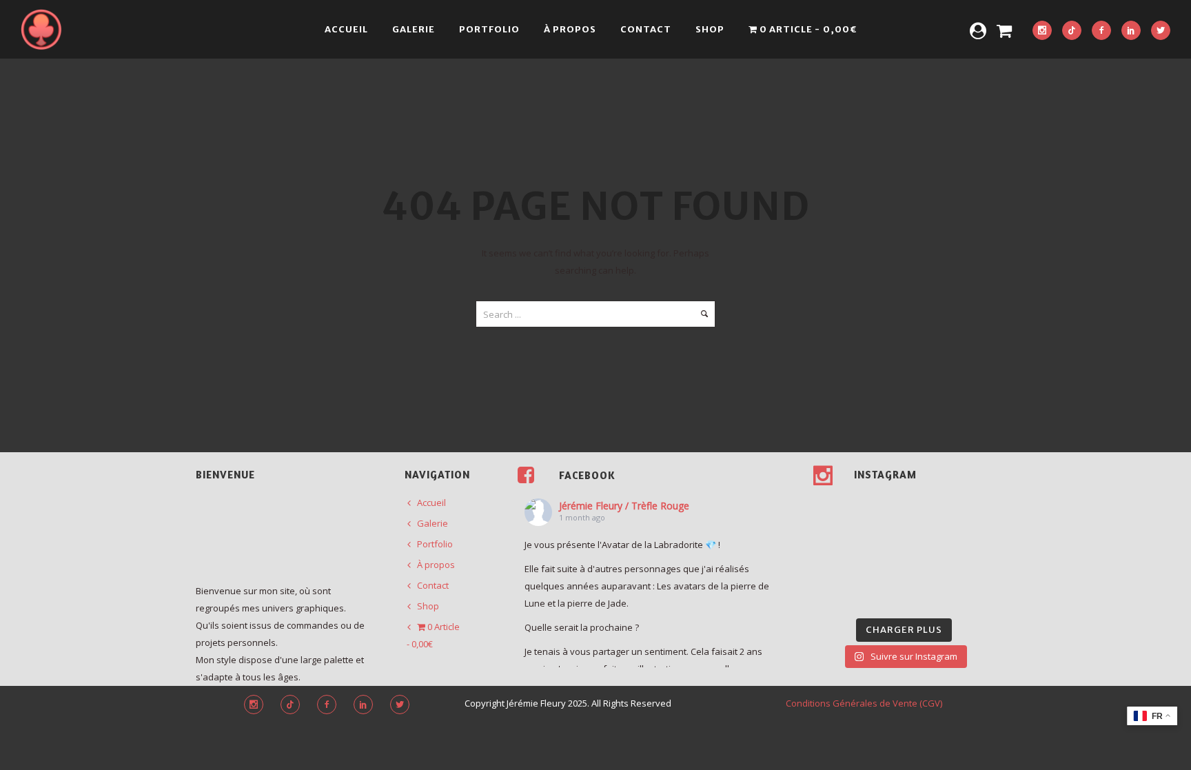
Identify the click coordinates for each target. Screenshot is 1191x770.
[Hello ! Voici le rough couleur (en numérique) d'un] (833, 536)
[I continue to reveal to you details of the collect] (928, 596)
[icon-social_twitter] (1160, 31)
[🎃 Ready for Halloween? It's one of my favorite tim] (833, 596)
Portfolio (489, 29)
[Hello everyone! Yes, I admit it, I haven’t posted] (880, 536)
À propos (570, 29)
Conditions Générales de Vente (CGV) (864, 703)
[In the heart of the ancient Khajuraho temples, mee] (833, 566)
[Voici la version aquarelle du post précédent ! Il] (975, 507)
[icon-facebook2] (1101, 31)
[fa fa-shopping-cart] (1004, 30)
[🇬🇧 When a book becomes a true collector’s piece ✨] (928, 566)
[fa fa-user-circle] (978, 30)
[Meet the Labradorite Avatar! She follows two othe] (833, 507)
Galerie (413, 29)
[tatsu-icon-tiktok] (1071, 31)
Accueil (346, 29)
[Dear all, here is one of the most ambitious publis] (880, 566)
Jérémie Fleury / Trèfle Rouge (624, 505)
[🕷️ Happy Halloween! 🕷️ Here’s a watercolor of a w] (975, 566)
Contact (645, 29)
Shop (709, 29)
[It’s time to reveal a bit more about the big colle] (880, 596)
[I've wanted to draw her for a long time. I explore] (880, 507)
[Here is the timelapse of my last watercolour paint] (975, 536)
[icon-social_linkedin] (1131, 31)
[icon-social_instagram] (1042, 31)
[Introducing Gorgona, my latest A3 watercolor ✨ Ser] (928, 507)
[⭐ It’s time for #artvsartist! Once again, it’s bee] (928, 536)
